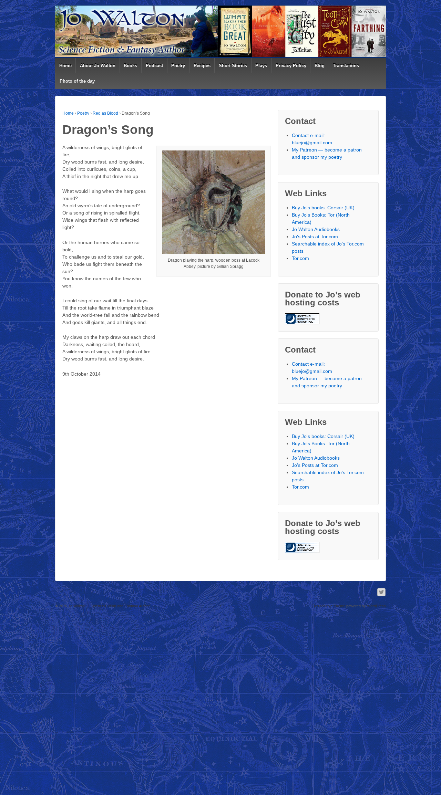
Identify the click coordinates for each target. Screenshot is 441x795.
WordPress (376, 606)
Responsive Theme (328, 606)
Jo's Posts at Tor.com (315, 236)
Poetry (178, 65)
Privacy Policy (291, 65)
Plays (261, 65)
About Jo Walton (97, 65)
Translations (346, 65)
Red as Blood (105, 113)
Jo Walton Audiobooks (316, 229)
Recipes (202, 65)
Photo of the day (77, 81)
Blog (320, 65)
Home (65, 65)
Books (130, 65)
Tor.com (300, 258)
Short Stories (233, 65)
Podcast (154, 65)
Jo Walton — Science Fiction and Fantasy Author (108, 606)
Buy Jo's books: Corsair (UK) (323, 207)
